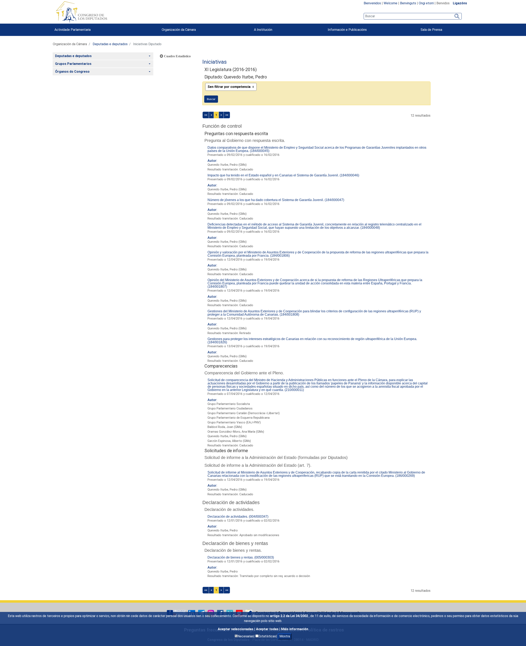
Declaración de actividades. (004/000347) (238, 516)
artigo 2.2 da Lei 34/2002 (289, 616)
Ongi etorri (426, 3)
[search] (413, 16)
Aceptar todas (267, 629)
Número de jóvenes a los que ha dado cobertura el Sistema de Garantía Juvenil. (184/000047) (276, 200)
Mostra (284, 636)
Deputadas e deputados (110, 44)
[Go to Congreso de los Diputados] (81, 12)
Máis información (294, 629)
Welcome (390, 3)
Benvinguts (408, 3)
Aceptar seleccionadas (236, 629)
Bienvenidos (372, 3)
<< (205, 114)
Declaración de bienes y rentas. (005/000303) (241, 557)
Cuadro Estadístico (177, 56)
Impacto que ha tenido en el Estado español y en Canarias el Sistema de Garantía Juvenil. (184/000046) (283, 175)
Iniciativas (214, 62)
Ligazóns (460, 3)
